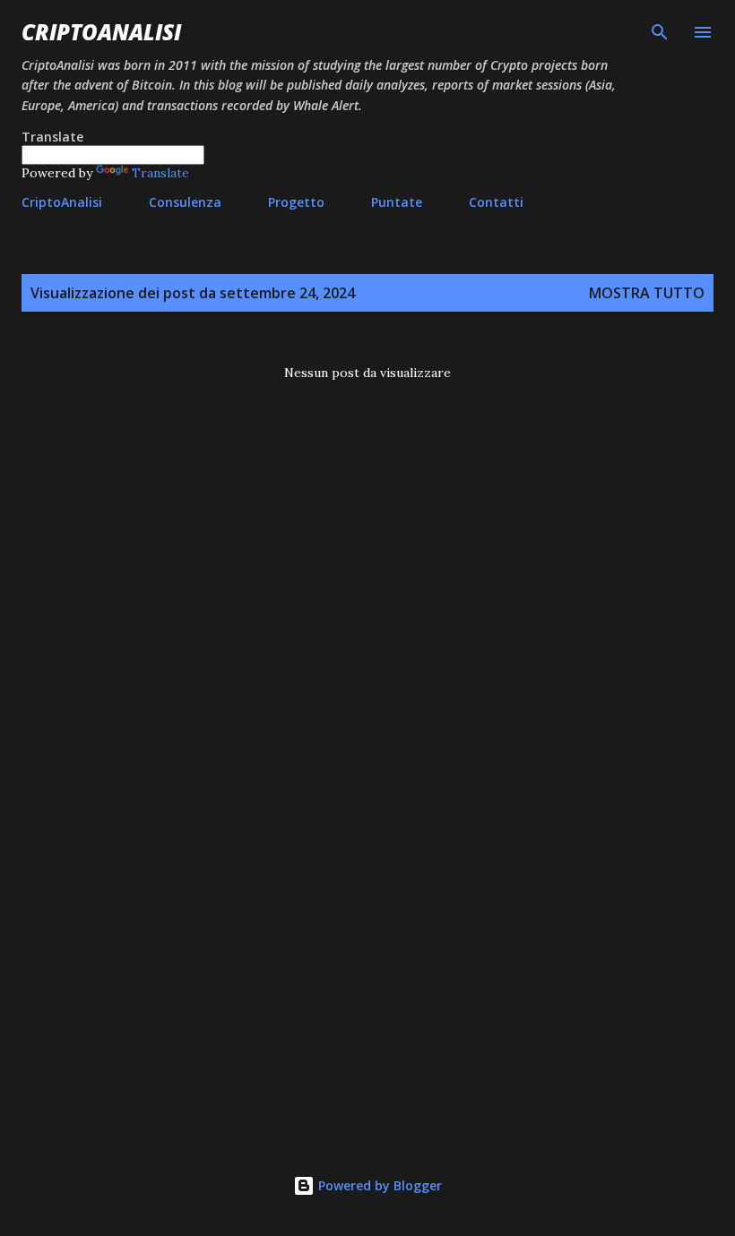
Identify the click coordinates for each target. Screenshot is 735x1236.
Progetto (296, 201)
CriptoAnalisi (101, 32)
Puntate (396, 201)
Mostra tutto (647, 293)
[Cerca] (659, 32)
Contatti (496, 201)
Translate (160, 173)
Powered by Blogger (378, 1185)
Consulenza (185, 201)
